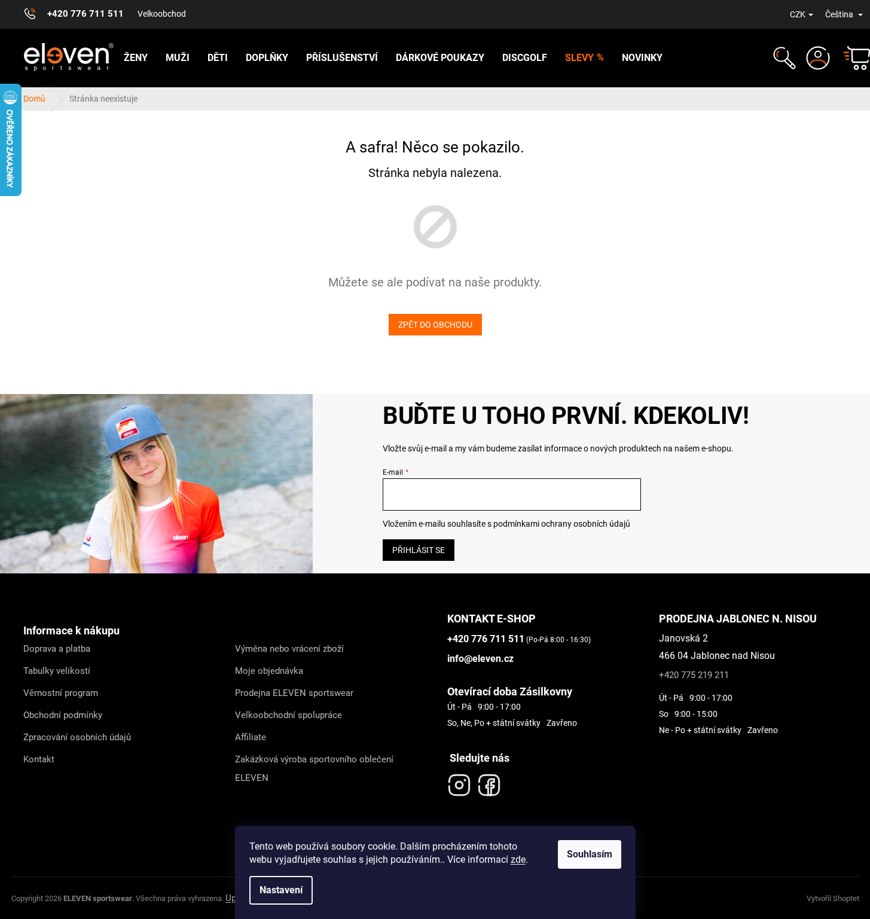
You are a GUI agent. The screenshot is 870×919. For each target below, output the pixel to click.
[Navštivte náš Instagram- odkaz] (459, 782)
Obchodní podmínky (62, 715)
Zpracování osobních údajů (77, 737)
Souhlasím (589, 854)
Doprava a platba (56, 648)
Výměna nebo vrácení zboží (289, 648)
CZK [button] (797, 14)
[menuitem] (136, 58)
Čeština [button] (840, 14)
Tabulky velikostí (56, 670)
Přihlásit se (418, 550)
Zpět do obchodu (435, 324)
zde (518, 859)
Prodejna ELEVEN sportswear (294, 693)
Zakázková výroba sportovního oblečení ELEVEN (314, 768)
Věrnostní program (60, 693)
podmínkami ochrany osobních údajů (561, 524)
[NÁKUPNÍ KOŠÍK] (851, 58)
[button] (783, 58)
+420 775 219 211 (694, 675)
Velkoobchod (162, 14)
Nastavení (281, 890)
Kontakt (38, 759)
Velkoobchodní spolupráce (288, 715)
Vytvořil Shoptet (833, 898)
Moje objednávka (269, 670)
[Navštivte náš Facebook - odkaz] (489, 782)
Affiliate (250, 737)
